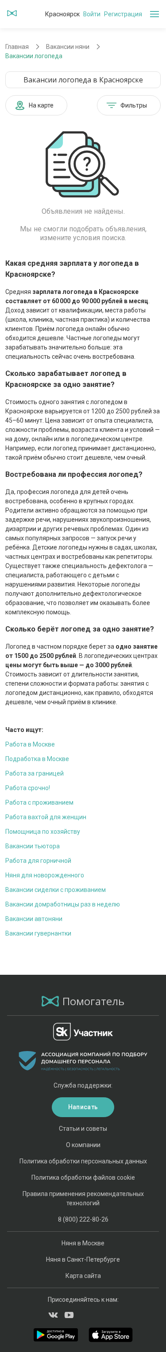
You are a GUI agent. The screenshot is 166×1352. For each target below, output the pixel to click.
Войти (91, 14)
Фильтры (133, 105)
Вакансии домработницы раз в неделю (62, 904)
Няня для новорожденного (44, 875)
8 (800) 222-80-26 (83, 1219)
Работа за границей (34, 773)
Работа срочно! (27, 787)
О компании (83, 1144)
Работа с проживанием (39, 802)
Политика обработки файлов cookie (83, 1177)
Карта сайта (83, 1275)
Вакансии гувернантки (38, 933)
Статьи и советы (83, 1128)
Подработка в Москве (37, 758)
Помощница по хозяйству (42, 831)
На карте (41, 105)
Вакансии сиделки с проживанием (55, 889)
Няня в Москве (83, 1243)
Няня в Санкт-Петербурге (83, 1259)
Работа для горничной (38, 860)
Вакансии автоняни (33, 918)
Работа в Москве (30, 744)
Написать (83, 1107)
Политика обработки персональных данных (83, 1161)
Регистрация (123, 14)
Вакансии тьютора (32, 846)
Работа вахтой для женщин (45, 817)
